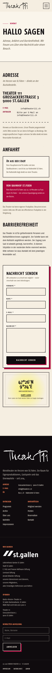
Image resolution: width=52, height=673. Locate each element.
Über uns (6, 515)
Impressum (6, 669)
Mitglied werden (34, 506)
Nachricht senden (26, 360)
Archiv (5, 511)
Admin (28, 669)
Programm (7, 506)
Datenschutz (18, 669)
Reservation (32, 515)
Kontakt (31, 520)
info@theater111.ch (30, 108)
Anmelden (12, 647)
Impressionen (8, 524)
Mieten (30, 511)
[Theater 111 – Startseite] (15, 5)
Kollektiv (6, 520)
